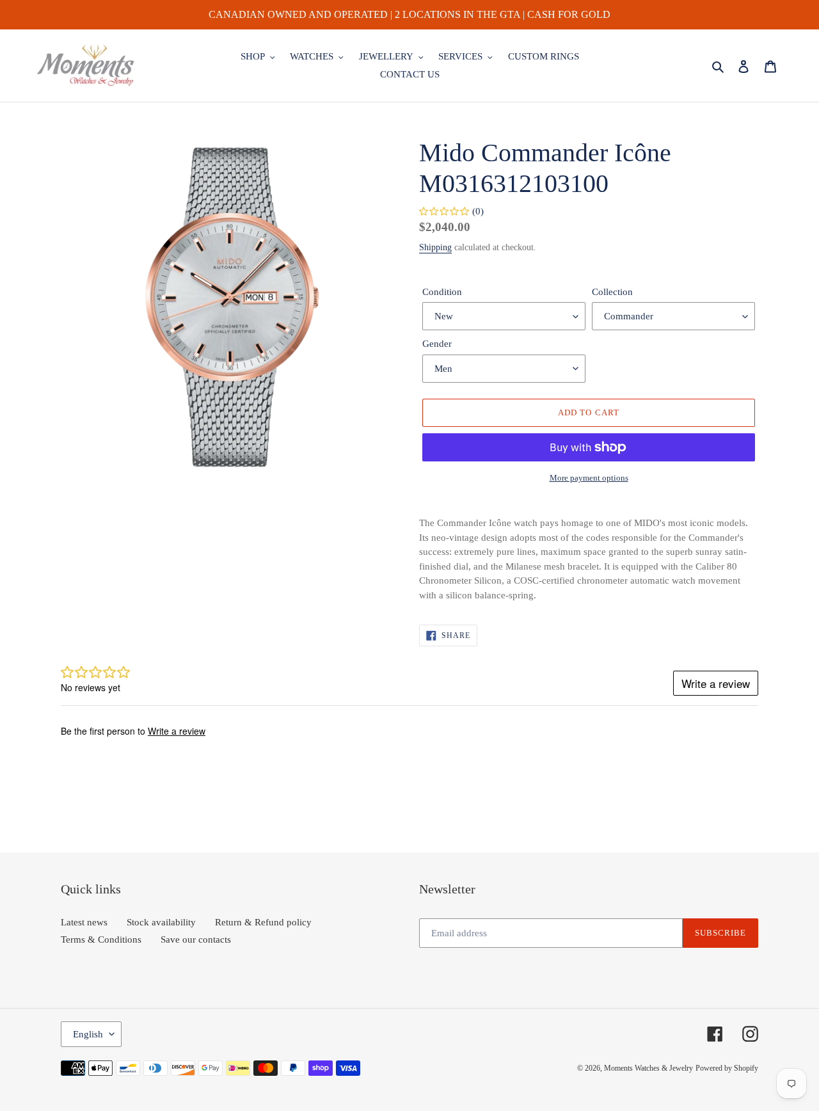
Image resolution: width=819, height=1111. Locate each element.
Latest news (84, 922)
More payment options (589, 478)
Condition (442, 292)
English (88, 1034)
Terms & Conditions (101, 939)
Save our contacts (196, 939)
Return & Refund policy (263, 922)
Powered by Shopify (727, 1068)
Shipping (435, 247)
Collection (612, 292)
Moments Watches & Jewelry (648, 1068)
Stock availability (161, 922)
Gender (437, 344)
